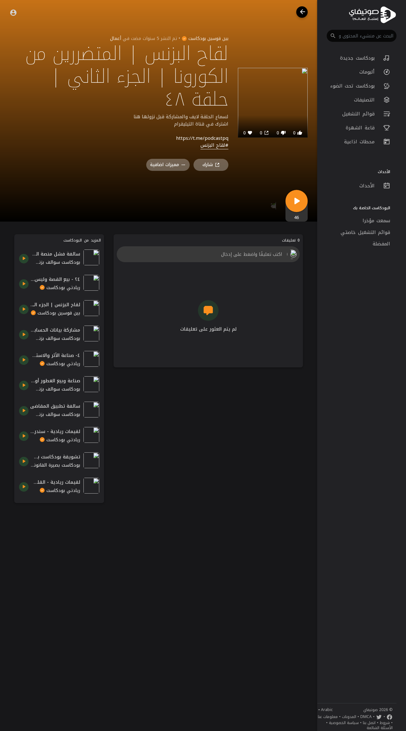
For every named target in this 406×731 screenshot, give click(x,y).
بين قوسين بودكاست (207, 38)
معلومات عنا (328, 716)
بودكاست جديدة (358, 58)
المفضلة (381, 243)
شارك (207, 164)
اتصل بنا (369, 722)
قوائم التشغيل (359, 113)
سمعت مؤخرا (376, 220)
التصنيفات (365, 99)
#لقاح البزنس (214, 145)
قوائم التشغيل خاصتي (365, 232)
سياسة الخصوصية (344, 722)
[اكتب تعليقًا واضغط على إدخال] (208, 254)
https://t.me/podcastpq (202, 138)
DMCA (366, 716)
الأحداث (368, 185)
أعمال (115, 38)
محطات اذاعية (360, 141)
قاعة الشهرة (361, 127)
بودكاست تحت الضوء (353, 85)
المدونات (349, 716)
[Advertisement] (59, 603)
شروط (385, 722)
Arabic (327, 710)
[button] (361, 36)
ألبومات (368, 72)
